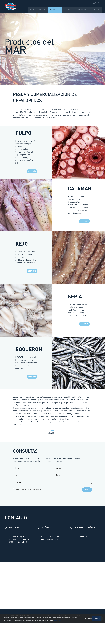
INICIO (32, 9)
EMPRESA (42, 9)
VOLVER (52, 433)
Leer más (57, 620)
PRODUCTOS (55, 9)
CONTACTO (95, 9)
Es (94, 3)
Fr (99, 3)
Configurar (88, 618)
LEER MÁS (32, 171)
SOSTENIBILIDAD (81, 9)
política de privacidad (34, 489)
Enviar (87, 489)
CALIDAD (67, 9)
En (97, 3)
